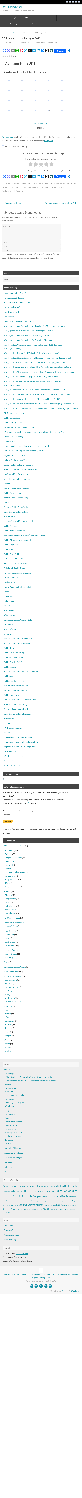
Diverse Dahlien (11, 577)
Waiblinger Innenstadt (13, 756)
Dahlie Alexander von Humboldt (17, 540)
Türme (8, 883)
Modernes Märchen (25, 1201)
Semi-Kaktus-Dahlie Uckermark (18, 643)
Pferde (7, 1017)
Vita (5, 1171)
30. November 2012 (23, 42)
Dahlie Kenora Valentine (14, 530)
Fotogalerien (9, 1111)
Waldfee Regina (53, 1209)
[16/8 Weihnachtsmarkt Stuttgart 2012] (41, 94)
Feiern (23, 183)
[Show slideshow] (41, 123)
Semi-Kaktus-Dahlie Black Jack (17, 714)
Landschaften (9, 950)
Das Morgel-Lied (11, 316)
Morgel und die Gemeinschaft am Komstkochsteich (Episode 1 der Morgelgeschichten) (41, 408)
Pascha (7, 483)
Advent (8, 183)
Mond (7, 1044)
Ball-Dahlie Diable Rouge (15, 568)
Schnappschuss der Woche (15, 967)
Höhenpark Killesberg (13, 436)
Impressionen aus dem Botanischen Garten (22, 742)
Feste (29, 183)
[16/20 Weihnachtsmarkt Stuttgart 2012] (67, 114)
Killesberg (33, 1196)
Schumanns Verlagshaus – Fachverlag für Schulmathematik (31, 1080)
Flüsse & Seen (11, 954)
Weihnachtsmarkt (58, 187)
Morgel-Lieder (39, 1201)
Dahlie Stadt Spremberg (14, 653)
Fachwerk (9, 865)
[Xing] (79, 2)
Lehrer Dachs (6, 1201)
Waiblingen (10, 998)
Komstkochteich (53, 1196)
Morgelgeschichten (64, 1201)
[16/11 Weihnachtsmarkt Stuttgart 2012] (14, 104)
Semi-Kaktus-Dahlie (12, 1205)
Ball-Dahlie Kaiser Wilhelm (16, 685)
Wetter (7, 1040)
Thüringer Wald (38, 1209)
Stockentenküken (11, 610)
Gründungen (10, 1073)
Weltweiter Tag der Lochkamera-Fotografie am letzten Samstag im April (34, 432)
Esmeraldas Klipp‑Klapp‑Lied (17, 302)
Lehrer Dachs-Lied (12, 307)
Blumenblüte (42, 1186)
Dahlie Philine (10, 667)
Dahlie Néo (8, 549)
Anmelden (8, 1225)
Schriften (9, 1091)
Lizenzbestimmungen (13, 1157)
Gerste (6, 502)
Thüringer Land (30, 1209)
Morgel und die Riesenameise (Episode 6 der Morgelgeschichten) (31, 376)
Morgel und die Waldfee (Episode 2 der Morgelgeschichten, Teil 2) (32, 399)
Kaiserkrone (9, 601)
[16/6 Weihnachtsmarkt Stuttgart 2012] (14, 94)
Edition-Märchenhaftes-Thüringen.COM (43, 1274)
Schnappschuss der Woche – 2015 (18, 620)
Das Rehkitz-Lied (11, 312)
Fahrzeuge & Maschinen (14, 922)
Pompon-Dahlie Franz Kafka (16, 507)
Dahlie (67, 1186)
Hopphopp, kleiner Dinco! (15, 293)
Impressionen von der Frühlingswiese (20, 746)
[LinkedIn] (73, 2)
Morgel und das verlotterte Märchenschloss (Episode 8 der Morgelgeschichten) (37, 367)
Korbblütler (63, 1196)
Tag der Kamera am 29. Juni (15, 455)
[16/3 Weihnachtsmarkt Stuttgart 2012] (41, 84)
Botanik (7, 891)
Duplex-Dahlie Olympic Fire (16, 474)
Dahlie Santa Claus (12, 418)
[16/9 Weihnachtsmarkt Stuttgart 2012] (54, 94)
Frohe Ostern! (10, 441)
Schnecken (9, 1021)
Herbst (27, 1191)
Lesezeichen (10, 195)
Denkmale (9, 861)
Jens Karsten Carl (12, 6)
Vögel (7, 1032)
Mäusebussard (10, 615)
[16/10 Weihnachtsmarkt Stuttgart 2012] (67, 94)
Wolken (8, 1051)
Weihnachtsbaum (29, 187)
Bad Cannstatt (11, 980)
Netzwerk (8, 1162)
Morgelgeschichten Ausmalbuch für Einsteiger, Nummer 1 (28, 340)
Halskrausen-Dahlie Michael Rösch (19, 559)
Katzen (8, 1013)
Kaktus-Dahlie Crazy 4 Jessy (16, 497)
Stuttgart (8, 994)
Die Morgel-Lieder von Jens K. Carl (19, 321)
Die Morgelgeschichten (14, 413)
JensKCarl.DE (22, 1253)
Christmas (16, 183)
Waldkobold (72, 1209)
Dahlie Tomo (9, 648)
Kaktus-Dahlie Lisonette (14, 681)
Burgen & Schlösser (13, 858)
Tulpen (7, 606)
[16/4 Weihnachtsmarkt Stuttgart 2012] (54, 84)
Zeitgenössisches (12, 887)
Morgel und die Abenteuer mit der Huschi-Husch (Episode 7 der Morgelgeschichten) (39, 372)
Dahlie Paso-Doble (12, 554)
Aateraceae (8, 1186)
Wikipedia (48, 140)
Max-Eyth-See (10, 629)
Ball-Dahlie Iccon (11, 516)
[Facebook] (67, 2)
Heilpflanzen (10, 906)
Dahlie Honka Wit (11, 695)
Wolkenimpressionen (13, 728)
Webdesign (9, 1106)
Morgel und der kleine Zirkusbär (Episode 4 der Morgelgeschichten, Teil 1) (35, 389)
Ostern (8, 938)
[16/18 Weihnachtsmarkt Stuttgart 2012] (41, 114)
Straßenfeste (10, 942)
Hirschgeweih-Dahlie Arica (15, 563)
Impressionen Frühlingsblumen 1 (18, 737)
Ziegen (8, 1035)
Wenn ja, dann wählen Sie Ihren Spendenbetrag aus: (19, 811)
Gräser (8, 902)
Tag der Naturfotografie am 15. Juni (19, 427)
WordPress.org (10, 1239)
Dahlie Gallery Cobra (13, 422)
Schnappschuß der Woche (15, 1132)
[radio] (30, 165)
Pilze (6, 962)
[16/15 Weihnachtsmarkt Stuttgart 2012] (67, 104)
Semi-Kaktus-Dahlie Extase (16, 512)
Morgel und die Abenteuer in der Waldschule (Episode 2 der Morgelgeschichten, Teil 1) (40, 404)
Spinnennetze (9, 634)
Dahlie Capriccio (11, 544)
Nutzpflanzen (10, 909)
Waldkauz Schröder (62, 1209)
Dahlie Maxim (10, 676)
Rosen (6, 591)
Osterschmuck (10, 751)
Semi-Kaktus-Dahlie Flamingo (17, 479)
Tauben (8, 1028)
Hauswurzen (9, 718)
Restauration (10, 1088)
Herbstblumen (38, 1191)
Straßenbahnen (11, 926)
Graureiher (8, 624)
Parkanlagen (10, 876)
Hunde (7, 1010)
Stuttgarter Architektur (69, 1205)
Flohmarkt (8, 596)
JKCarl (8, 42)
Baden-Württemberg (28, 1186)
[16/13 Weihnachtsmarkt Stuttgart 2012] (41, 104)
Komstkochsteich (43, 1196)
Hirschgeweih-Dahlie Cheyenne (17, 573)
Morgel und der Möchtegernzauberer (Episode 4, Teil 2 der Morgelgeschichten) (37, 358)
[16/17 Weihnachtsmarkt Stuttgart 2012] (27, 114)
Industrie (9, 868)
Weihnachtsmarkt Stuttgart (12, 191)
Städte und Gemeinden (11, 1209)
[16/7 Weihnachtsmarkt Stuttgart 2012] (27, 94)
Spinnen (8, 1024)
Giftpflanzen (10, 899)
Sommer (23, 1205)
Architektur (9, 850)
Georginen (18, 1191)
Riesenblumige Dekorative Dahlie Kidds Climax (24, 535)
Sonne (7, 1047)
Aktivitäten (9, 1070)
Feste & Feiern (14, 33)
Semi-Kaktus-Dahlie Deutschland (18, 521)
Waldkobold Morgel (7, 1212)
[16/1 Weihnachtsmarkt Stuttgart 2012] (14, 84)
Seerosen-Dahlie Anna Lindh (16, 709)
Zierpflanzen (10, 913)
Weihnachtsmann (43, 187)
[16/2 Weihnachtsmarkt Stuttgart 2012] (27, 84)
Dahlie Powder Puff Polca (15, 662)
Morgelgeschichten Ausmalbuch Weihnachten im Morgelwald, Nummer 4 (35, 326)
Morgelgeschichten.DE (69, 1274)
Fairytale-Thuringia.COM (41, 1278)
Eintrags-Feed (10, 1230)
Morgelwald (75, 1201)
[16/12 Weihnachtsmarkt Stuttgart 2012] (27, 104)
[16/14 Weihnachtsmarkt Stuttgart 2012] (54, 104)
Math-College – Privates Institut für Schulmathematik (29, 1077)
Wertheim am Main (12, 765)
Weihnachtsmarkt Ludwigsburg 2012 (61, 203)
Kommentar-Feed (11, 1235)
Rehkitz (4, 1205)
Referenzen (9, 1167)
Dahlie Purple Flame (12, 493)
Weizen (7, 732)
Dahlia (60, 1186)
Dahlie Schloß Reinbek (13, 657)
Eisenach (9, 983)
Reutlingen (9, 991)
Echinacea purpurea (12, 723)
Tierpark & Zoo (11, 879)
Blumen (8, 895)
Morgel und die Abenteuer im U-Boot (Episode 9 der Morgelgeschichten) (34, 362)
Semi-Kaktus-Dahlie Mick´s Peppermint (21, 671)
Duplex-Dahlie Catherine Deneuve (18, 465)
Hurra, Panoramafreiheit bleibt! (17, 587)
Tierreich (8, 1006)
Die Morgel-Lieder (12, 918)
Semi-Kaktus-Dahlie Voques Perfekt (19, 638)
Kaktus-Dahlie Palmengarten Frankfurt (20, 469)
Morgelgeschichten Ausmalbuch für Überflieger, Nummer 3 (29, 330)
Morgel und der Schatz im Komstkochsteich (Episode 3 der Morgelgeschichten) (37, 394)
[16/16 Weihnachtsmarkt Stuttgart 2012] (14, 114)
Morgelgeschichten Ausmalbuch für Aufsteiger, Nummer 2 (29, 335)
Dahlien (75, 1186)
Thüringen (23, 1209)
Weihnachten (52, 42)
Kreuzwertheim (10, 761)
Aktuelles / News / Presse (14, 846)
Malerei (8, 1084)
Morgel (33, 1201)
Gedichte (10, 1099)
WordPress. (75, 1291)
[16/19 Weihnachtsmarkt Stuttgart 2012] (54, 114)
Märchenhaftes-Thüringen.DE (15, 1274)
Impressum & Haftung (13, 1153)
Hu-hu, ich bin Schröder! (14, 298)
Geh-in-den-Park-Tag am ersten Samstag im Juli (24, 451)
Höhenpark (51, 1191)
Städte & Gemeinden (12, 976)
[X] (76, 2)
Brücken (8, 854)
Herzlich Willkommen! (14, 1148)
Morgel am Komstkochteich (49, 1201)
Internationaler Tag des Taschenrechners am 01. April (26, 446)
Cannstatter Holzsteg (13, 203)
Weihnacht (6, 187)
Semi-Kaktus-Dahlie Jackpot (16, 690)
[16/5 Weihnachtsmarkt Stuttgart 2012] (67, 84)
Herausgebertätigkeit (15, 1102)
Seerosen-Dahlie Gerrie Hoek (16, 488)
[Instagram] (70, 2)
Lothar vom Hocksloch (15, 1201)
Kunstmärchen (72, 1196)
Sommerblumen (35, 1204)
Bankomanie (9, 582)
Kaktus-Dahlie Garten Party (15, 704)
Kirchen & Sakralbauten (15, 872)
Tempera (65, 1291)
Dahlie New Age (11, 526)
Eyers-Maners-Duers (8, 1191)
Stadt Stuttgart (48, 1205)
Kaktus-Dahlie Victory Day (15, 460)
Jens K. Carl (50, 183)
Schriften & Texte (11, 971)
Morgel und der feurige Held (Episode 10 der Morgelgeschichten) (31, 353)
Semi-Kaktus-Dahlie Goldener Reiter (20, 699)
